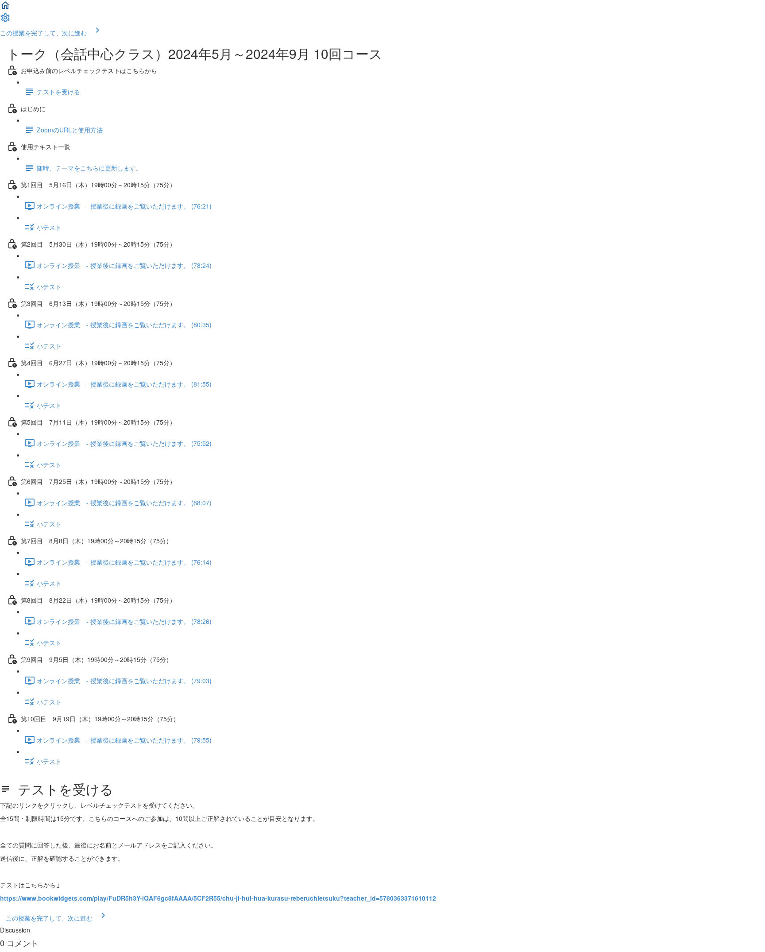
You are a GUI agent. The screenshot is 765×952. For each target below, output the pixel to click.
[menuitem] (5, 20)
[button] (5, 8)
